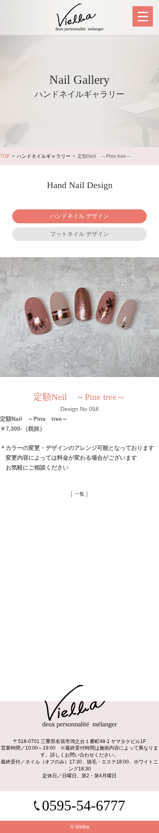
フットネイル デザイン (79, 234)
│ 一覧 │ (79, 494)
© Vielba (79, 827)
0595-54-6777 (83, 805)
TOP (5, 156)
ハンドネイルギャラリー (44, 156)
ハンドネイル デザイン (79, 216)
